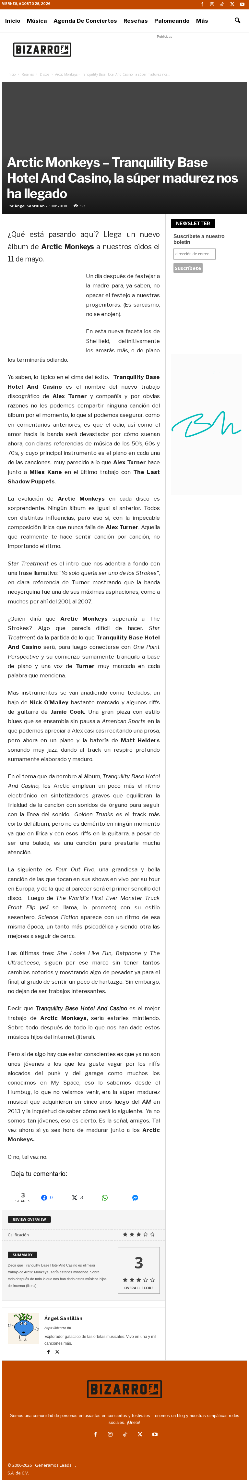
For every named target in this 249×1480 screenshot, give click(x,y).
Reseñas (136, 21)
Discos (44, 74)
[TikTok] (222, 4)
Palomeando (172, 21)
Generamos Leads (53, 1465)
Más (202, 21)
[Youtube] (242, 4)
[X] (232, 4)
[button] (237, 21)
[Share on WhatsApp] (113, 1198)
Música (37, 21)
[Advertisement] (165, 49)
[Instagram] (212, 4)
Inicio (12, 21)
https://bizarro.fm (57, 1328)
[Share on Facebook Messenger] (143, 1198)
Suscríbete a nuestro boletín (199, 239)
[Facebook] (202, 4)
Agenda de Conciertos (85, 21)
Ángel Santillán (30, 205)
